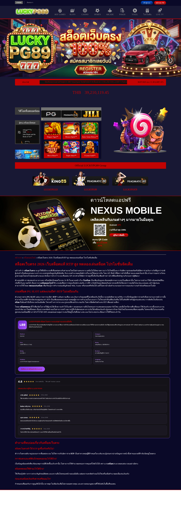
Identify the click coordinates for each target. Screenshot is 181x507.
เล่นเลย (52, 131)
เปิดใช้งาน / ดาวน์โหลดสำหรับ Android (31, 369)
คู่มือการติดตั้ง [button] (118, 235)
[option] (79, 74)
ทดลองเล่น (52, 125)
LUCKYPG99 (90, 189)
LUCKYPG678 (130, 189)
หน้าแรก (18, 258)
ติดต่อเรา (30, 2)
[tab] (51, 114)
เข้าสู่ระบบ (146, 3)
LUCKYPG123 (51, 189)
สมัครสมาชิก (160, 3)
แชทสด (18, 2)
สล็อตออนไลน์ (29, 258)
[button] (4, 48)
